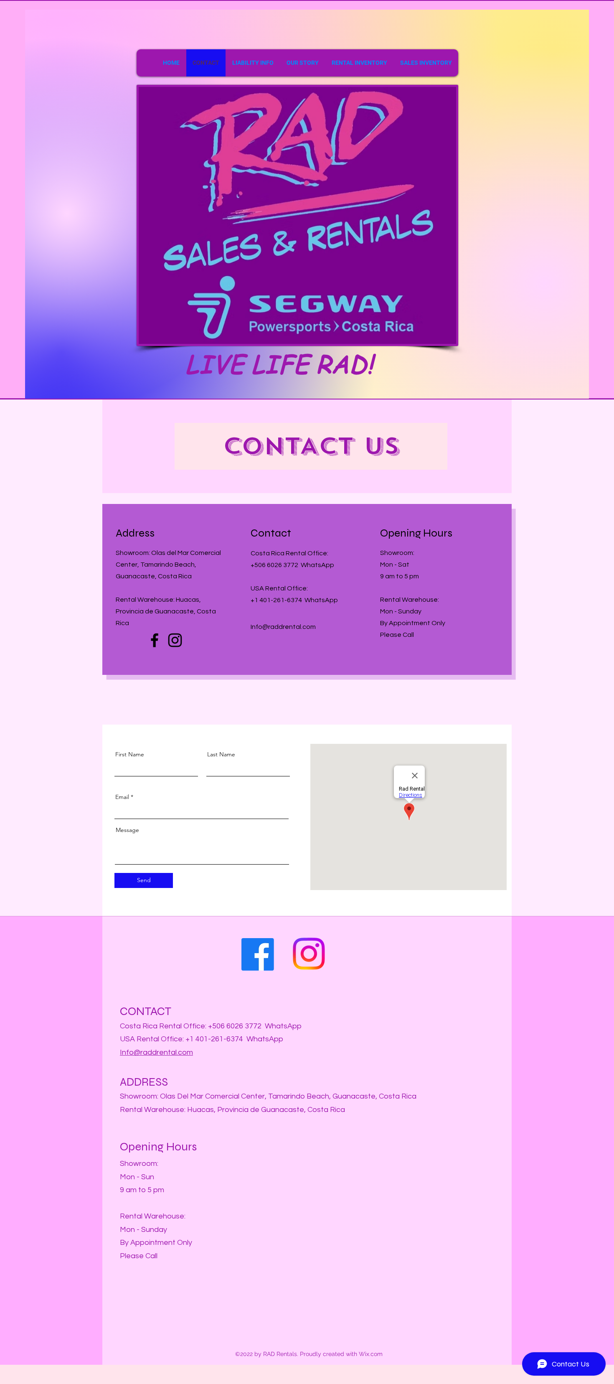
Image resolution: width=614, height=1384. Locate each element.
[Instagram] (175, 640)
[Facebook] (154, 640)
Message (127, 830)
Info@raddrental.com (156, 1052)
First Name (129, 754)
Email (122, 797)
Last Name (221, 754)
